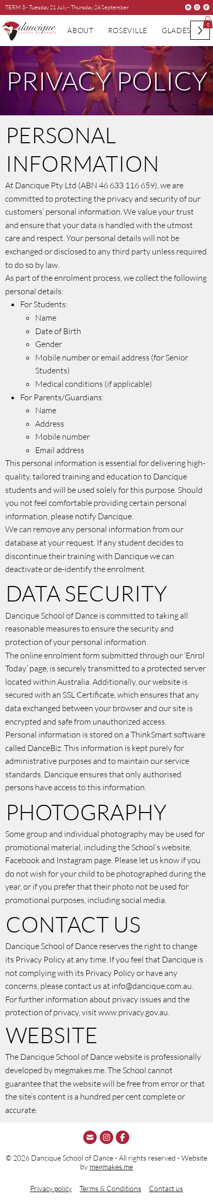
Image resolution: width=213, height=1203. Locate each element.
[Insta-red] (106, 1137)
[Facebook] (206, 7)
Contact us (166, 1188)
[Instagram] (197, 7)
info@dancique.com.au (152, 986)
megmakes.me (111, 1166)
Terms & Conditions (110, 1188)
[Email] (188, 7)
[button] (208, 22)
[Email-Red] (90, 1137)
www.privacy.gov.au (133, 1012)
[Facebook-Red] (122, 1137)
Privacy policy (51, 1188)
